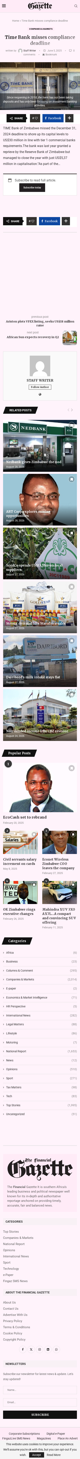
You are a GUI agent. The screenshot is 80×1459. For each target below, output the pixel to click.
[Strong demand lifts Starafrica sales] (40, 607)
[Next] (72, 410)
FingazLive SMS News (16, 1438)
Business (41, 961)
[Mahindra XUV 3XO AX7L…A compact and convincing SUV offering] (59, 892)
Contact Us (10, 1308)
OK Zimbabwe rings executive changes (19, 912)
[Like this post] (36, 118)
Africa (41, 952)
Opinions (41, 1069)
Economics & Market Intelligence (41, 997)
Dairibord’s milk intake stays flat (33, 677)
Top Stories (41, 1105)
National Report (41, 1051)
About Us (9, 1302)
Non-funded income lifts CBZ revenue (37, 731)
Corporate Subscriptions (24, 1433)
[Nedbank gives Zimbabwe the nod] (40, 446)
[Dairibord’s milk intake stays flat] (40, 661)
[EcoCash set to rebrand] (40, 787)
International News (41, 1015)
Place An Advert (68, 1438)
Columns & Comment (41, 970)
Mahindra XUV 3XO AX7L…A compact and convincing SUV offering (59, 916)
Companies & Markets (41, 29)
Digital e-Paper (56, 1433)
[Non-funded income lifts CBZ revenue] (40, 715)
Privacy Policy (12, 1321)
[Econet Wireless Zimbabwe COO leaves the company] (59, 842)
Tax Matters (41, 1087)
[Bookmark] (71, 425)
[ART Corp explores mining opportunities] (40, 500)
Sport (41, 1078)
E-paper (41, 988)
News (41, 1060)
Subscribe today (32, 187)
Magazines (44, 1438)
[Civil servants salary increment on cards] (20, 842)
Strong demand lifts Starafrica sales (36, 623)
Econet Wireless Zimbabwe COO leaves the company (58, 863)
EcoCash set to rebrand (25, 817)
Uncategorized (41, 1114)
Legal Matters (41, 1024)
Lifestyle (41, 1033)
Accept (36, 1455)
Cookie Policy (12, 1333)
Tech (41, 1096)
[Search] (76, 6)
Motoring (41, 1042)
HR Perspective (41, 1006)
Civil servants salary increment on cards (20, 861)
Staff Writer (30, 50)
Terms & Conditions (16, 1327)
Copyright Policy (14, 1339)
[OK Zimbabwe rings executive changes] (20, 892)
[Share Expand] (69, 118)
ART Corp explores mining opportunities (28, 514)
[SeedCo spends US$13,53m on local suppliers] (40, 553)
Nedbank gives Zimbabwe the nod (33, 462)
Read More (54, 1454)
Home (15, 20)
